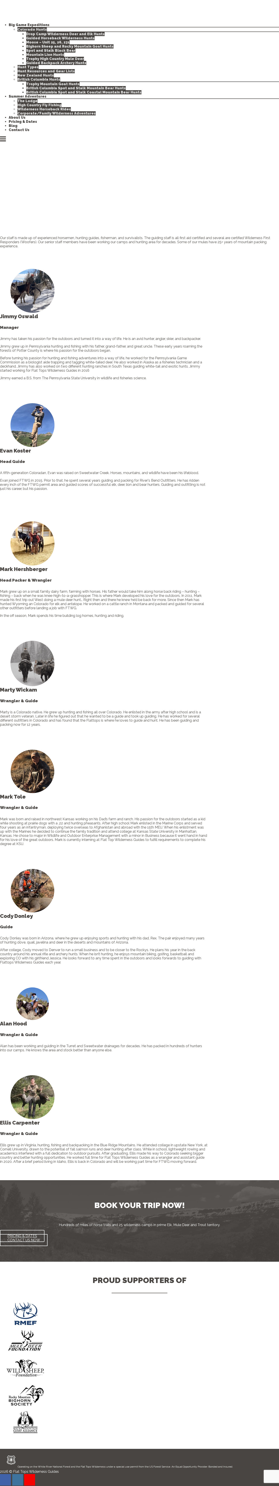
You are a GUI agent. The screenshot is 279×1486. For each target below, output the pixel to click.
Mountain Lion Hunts (45, 55)
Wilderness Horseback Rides (44, 109)
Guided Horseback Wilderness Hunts (60, 38)
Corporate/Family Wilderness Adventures (56, 113)
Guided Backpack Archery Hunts (56, 63)
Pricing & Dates (23, 122)
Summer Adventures (27, 96)
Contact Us (19, 130)
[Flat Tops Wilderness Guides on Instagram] (17, 1480)
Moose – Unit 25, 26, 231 (48, 42)
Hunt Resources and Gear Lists (46, 71)
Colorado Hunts (32, 29)
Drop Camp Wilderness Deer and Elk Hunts (65, 34)
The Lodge (27, 101)
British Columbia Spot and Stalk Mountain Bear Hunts (76, 88)
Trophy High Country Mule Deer (55, 59)
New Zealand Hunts (35, 75)
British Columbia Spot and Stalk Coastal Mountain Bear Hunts (83, 92)
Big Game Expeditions (29, 25)
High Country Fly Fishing (39, 105)
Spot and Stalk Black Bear (50, 50)
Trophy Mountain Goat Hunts (53, 84)
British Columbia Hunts (38, 79)
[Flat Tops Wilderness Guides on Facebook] (5, 1480)
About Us (17, 117)
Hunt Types (28, 67)
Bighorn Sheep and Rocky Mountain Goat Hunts (70, 46)
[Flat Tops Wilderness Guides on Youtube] (29, 1480)
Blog (13, 126)
